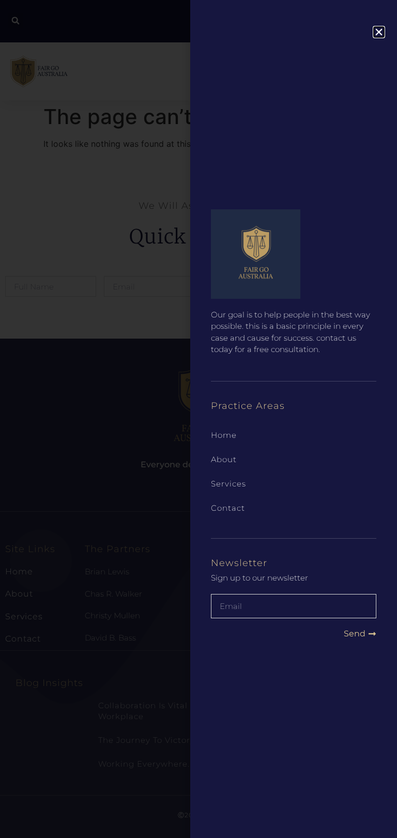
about (224, 459)
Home (224, 435)
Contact (228, 508)
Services (228, 484)
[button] (379, 32)
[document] (198, 419)
